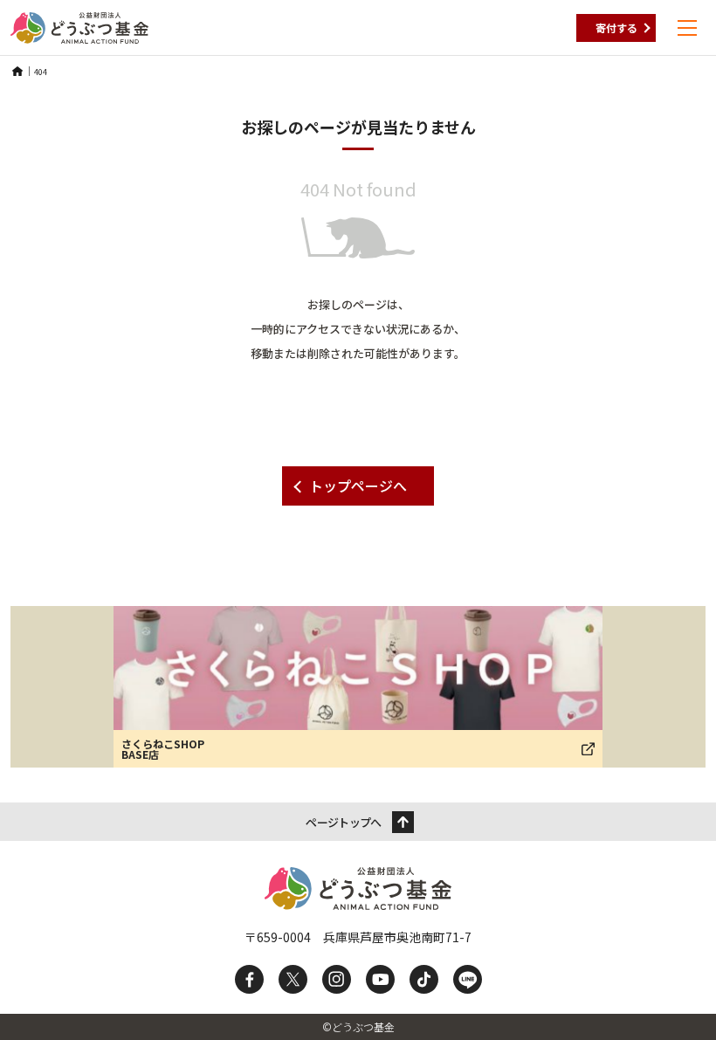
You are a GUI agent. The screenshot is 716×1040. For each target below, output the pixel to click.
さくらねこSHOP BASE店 (162, 748)
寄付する (616, 27)
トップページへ (358, 485)
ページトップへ (343, 822)
